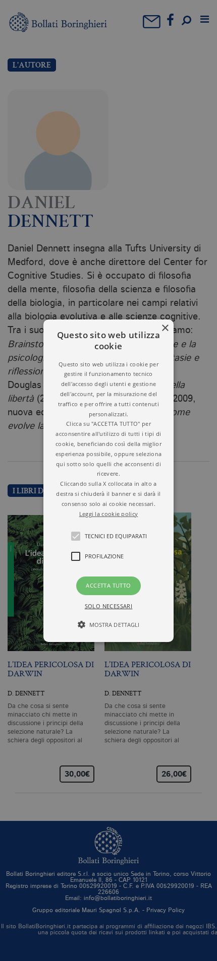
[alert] (108, 480)
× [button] (165, 328)
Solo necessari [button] (109, 606)
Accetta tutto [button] (108, 585)
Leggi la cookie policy (108, 514)
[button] (108, 480)
